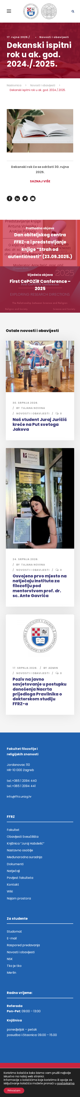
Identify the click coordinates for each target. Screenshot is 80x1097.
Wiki (10, 891)
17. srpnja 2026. (25, 668)
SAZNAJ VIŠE (40, 181)
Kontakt (13, 884)
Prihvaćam (14, 1090)
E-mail (12, 938)
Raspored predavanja (23, 945)
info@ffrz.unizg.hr (19, 796)
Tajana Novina (33, 408)
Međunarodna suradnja (24, 857)
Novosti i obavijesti (54, 37)
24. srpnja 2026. (25, 559)
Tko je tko (14, 966)
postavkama (65, 1083)
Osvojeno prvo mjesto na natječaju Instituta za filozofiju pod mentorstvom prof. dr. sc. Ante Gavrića (40, 585)
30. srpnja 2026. (25, 403)
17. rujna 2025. (18, 37)
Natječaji (13, 871)
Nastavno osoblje (20, 850)
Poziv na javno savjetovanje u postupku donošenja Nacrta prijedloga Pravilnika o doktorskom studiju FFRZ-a (39, 691)
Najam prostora (19, 898)
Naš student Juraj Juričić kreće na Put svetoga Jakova (40, 424)
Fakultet (13, 830)
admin (53, 668)
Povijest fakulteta (20, 877)
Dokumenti (15, 864)
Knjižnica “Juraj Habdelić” (26, 843)
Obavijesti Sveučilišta (22, 836)
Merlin (11, 972)
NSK (10, 959)
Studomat (14, 931)
